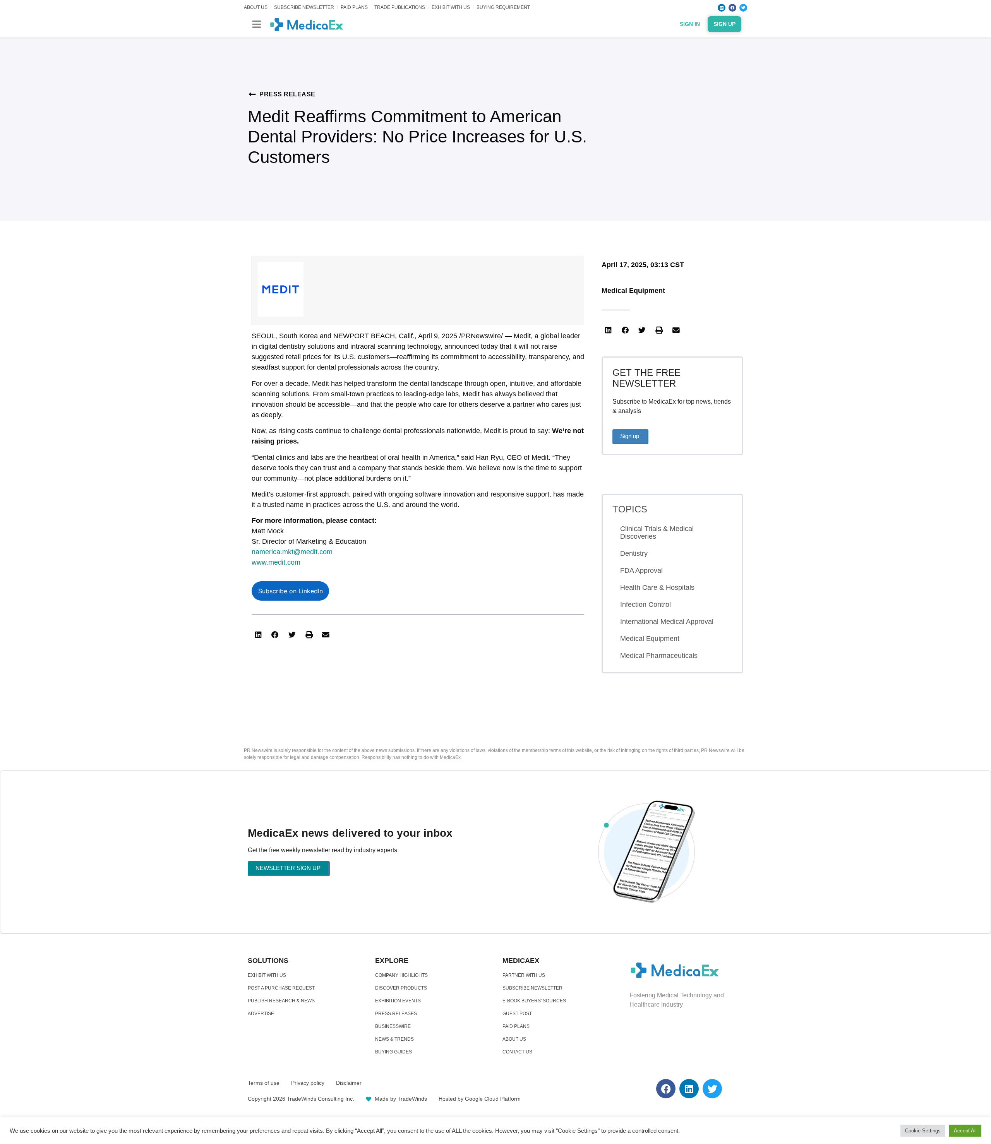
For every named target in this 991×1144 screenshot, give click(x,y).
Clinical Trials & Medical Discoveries (657, 532)
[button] (256, 24)
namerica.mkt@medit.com (292, 552)
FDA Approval (641, 570)
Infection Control (645, 604)
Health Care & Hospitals (657, 587)
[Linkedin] (721, 8)
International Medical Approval (666, 621)
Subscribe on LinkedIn (290, 591)
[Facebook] (732, 8)
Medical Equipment (633, 291)
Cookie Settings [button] (923, 1131)
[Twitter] (743, 8)
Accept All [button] (965, 1131)
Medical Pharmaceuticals (659, 655)
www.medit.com (276, 562)
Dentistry (634, 553)
